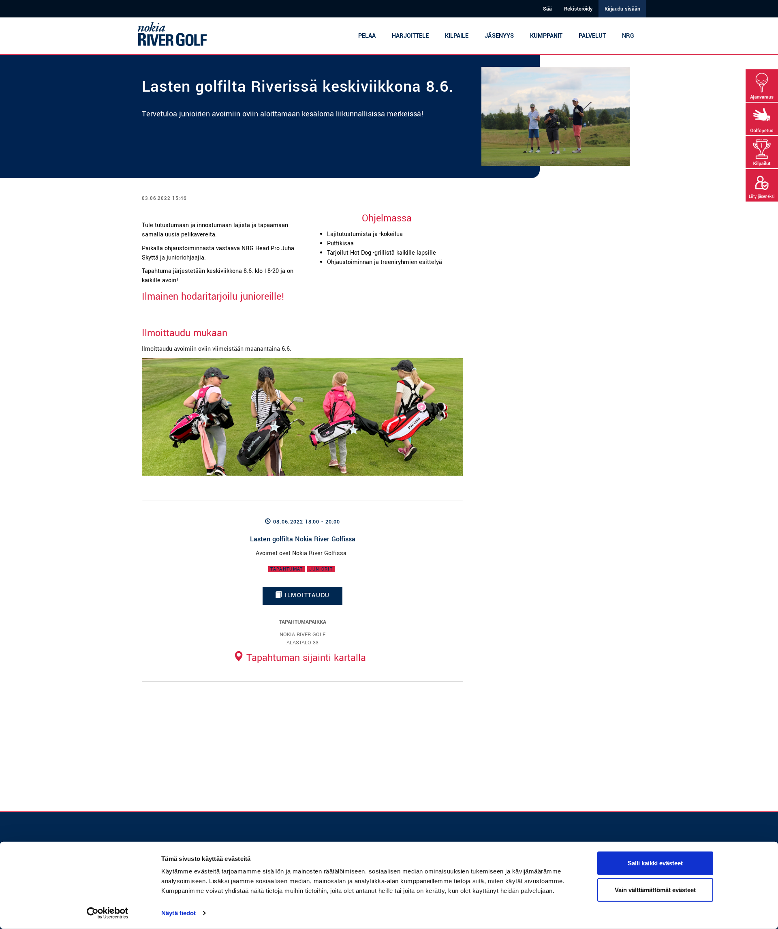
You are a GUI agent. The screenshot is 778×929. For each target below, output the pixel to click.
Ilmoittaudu (306, 595)
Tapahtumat (286, 569)
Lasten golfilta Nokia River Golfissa (302, 539)
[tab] (299, 658)
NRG (628, 36)
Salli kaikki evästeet (655, 863)
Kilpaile (456, 36)
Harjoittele (410, 36)
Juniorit (321, 569)
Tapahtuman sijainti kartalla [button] (305, 658)
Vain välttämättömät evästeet (655, 889)
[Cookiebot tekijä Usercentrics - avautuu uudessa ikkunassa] (107, 913)
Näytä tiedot (178, 913)
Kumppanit (546, 36)
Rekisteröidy (578, 9)
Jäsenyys (499, 36)
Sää (547, 9)
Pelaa (367, 36)
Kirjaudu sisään (622, 9)
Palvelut (592, 36)
